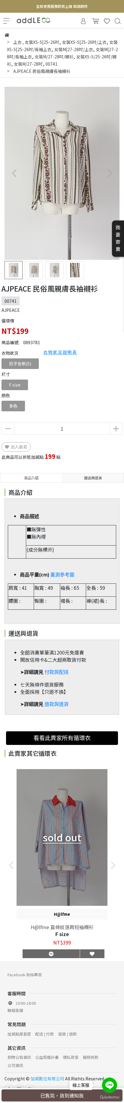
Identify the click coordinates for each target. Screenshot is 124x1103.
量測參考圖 (62, 574)
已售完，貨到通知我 (62, 1095)
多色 (13, 406)
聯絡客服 (15, 1010)
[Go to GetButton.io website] (109, 1097)
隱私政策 (71, 1057)
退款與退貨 (57, 704)
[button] (109, 173)
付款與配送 (57, 672)
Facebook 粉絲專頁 (25, 974)
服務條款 (90, 1057)
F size (14, 385)
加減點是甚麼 (19, 1034)
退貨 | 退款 (67, 1034)
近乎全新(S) (20, 364)
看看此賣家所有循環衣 (62, 737)
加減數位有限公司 (47, 1078)
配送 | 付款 (44, 1034)
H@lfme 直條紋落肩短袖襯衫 (62, 927)
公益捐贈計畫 (47, 1057)
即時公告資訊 (19, 1057)
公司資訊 (15, 1065)
